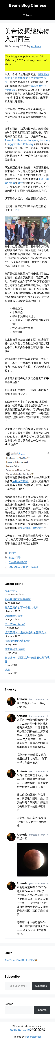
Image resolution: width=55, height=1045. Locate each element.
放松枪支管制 (20, 481)
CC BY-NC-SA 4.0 (20, 1029)
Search (9, 1003)
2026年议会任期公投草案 (23, 566)
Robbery (45, 140)
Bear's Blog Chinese (27, 5)
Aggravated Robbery (20, 144)
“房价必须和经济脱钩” (17, 640)
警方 (20, 182)
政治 (11, 557)
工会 (41, 179)
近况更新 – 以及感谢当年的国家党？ (25, 632)
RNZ (17, 210)
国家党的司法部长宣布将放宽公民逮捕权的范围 (27, 78)
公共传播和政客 (18, 562)
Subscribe (41, 985)
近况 (7, 669)
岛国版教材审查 (14, 615)
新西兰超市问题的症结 (18, 599)
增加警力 (38, 527)
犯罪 (18, 557)
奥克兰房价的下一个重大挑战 (21, 607)
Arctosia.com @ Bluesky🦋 (21, 960)
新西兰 (12, 552)
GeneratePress (33, 1036)
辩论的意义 (11, 590)
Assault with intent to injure (21, 140)
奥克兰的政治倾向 (15, 649)
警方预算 (25, 527)
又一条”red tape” (15, 624)
